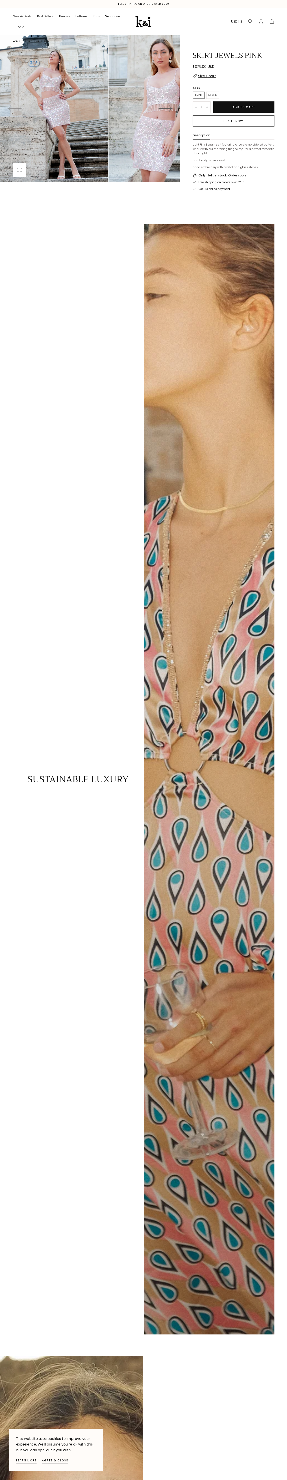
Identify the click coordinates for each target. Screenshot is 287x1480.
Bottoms (81, 16)
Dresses (64, 16)
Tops (96, 16)
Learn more (26, 1460)
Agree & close (55, 1460)
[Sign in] (261, 21)
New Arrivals (22, 16)
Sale (21, 27)
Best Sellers (45, 16)
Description (201, 135)
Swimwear (112, 16)
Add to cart (244, 107)
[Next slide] (166, 108)
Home (16, 41)
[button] (236, 22)
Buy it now (233, 121)
